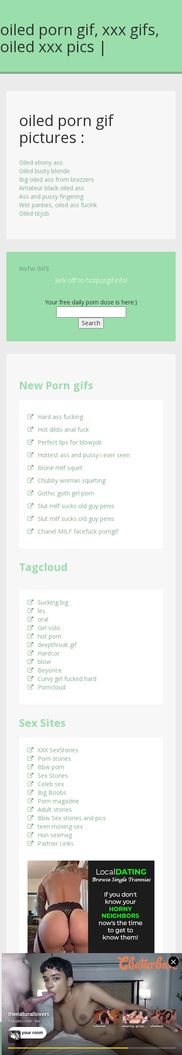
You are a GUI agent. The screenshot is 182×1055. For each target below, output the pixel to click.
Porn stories (54, 758)
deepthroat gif (57, 645)
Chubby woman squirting (71, 480)
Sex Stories (53, 775)
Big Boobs (52, 792)
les (41, 611)
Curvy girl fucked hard (67, 679)
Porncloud (52, 687)
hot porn (49, 636)
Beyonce (50, 670)
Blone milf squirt (60, 468)
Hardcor (49, 653)
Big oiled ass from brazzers (56, 179)
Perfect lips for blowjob (70, 442)
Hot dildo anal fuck (63, 429)
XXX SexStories (58, 750)
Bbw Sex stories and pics (72, 818)
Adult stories (55, 809)
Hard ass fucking (60, 417)
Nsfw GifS (34, 268)
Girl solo (49, 628)
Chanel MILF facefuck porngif (78, 531)
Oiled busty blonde (44, 171)
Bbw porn (51, 767)
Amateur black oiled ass (51, 188)
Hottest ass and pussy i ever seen (84, 455)
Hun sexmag (55, 835)
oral (43, 619)
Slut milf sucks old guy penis (76, 506)
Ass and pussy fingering (51, 196)
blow (44, 662)
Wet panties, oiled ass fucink (58, 205)
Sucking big (53, 602)
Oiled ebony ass (41, 162)
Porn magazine (58, 801)
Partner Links (56, 843)
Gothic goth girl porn (66, 493)
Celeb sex (51, 784)
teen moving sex (60, 826)
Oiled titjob (34, 213)
